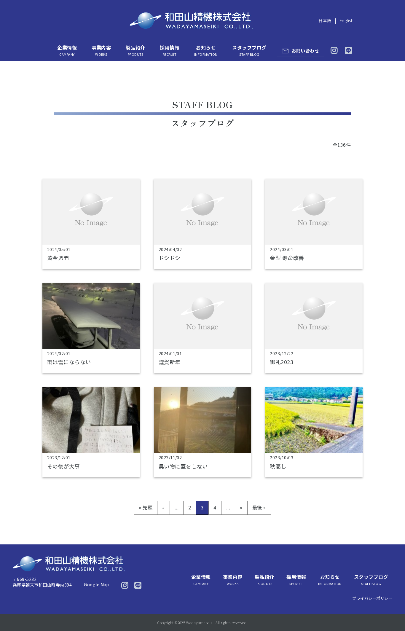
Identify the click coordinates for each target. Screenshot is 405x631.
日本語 (324, 20)
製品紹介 (135, 50)
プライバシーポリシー (372, 598)
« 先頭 (145, 507)
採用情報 (169, 50)
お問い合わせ (305, 50)
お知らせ (206, 50)
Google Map (96, 584)
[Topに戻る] (392, 614)
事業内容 (101, 50)
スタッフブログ (249, 50)
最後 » (259, 507)
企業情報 (67, 50)
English (346, 20)
